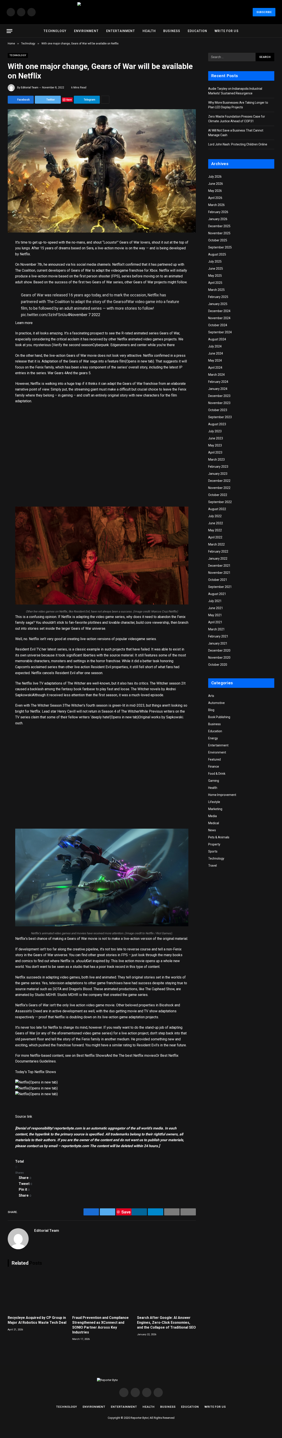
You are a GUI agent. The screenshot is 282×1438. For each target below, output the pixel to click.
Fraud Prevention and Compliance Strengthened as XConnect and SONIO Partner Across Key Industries (100, 1325)
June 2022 (215, 523)
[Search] (273, 31)
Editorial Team (29, 87)
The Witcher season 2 (166, 683)
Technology (54, 31)
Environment (86, 31)
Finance (213, 766)
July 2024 (215, 346)
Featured (214, 759)
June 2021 (215, 608)
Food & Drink (216, 773)
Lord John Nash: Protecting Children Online (237, 144)
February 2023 (218, 466)
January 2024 (217, 389)
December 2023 (219, 396)
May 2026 (215, 191)
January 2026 (217, 219)
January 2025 (217, 304)
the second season (78, 345)
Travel (212, 865)
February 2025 (218, 297)
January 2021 (217, 643)
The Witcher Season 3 (48, 705)
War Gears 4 (57, 373)
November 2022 (219, 488)
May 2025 (215, 275)
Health (149, 31)
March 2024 (216, 374)
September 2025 (220, 247)
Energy (213, 738)
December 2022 (219, 481)
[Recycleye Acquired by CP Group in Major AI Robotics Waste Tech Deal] (37, 1292)
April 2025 (215, 282)
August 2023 (217, 424)
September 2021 (220, 587)
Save (69, 99)
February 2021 (218, 636)
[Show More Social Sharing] (105, 100)
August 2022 (217, 509)
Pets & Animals (218, 837)
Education (197, 31)
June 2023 (215, 438)
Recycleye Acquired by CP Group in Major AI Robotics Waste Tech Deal (37, 1320)
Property (214, 844)
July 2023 (215, 431)
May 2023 (215, 445)
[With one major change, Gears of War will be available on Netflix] (102, 171)
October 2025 (217, 240)
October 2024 (217, 325)
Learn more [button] (24, 323)
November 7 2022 (84, 314)
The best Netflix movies (137, 1055)
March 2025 (216, 290)
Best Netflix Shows (91, 1055)
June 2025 (215, 268)
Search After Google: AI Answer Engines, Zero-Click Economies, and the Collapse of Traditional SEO (166, 1322)
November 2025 (219, 233)
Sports (212, 851)
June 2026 (215, 183)
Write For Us (226, 31)
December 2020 (219, 650)
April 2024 (215, 367)
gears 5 (85, 373)
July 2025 (215, 261)
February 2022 (218, 551)
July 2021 (215, 601)
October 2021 (217, 580)
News (212, 830)
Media (212, 816)
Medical (213, 823)
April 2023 (215, 452)
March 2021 (216, 629)
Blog (211, 710)
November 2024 (219, 318)
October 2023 (217, 410)
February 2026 (218, 212)
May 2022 (215, 530)
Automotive (216, 703)
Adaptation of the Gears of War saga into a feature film (83, 361)
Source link (23, 1116)
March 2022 (216, 544)
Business (171, 31)
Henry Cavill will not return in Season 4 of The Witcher (98, 711)
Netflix (117, 264)
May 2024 (215, 360)
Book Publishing (219, 717)
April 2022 (215, 537)
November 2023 (219, 403)
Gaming (213, 780)
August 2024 (217, 339)
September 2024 (220, 332)
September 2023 (220, 417)
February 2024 (218, 381)
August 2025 (217, 254)
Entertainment (120, 31)
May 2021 (215, 615)
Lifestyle (214, 802)
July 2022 (215, 516)
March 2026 (216, 205)
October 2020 (217, 664)
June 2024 (215, 353)
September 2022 (220, 502)
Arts (211, 696)
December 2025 (219, 226)
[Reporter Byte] (141, 12)
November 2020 (219, 657)
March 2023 (216, 459)
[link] (22, 1082)
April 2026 (215, 198)
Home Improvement (222, 795)
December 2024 (219, 311)
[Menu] (9, 31)
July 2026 (215, 176)
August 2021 (217, 594)
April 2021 (215, 622)
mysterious (42, 345)
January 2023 (217, 473)
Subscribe (264, 12)
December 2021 (219, 565)
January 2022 (217, 558)
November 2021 (219, 572)
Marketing (215, 809)
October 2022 (217, 495)
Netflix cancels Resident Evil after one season (66, 673)
